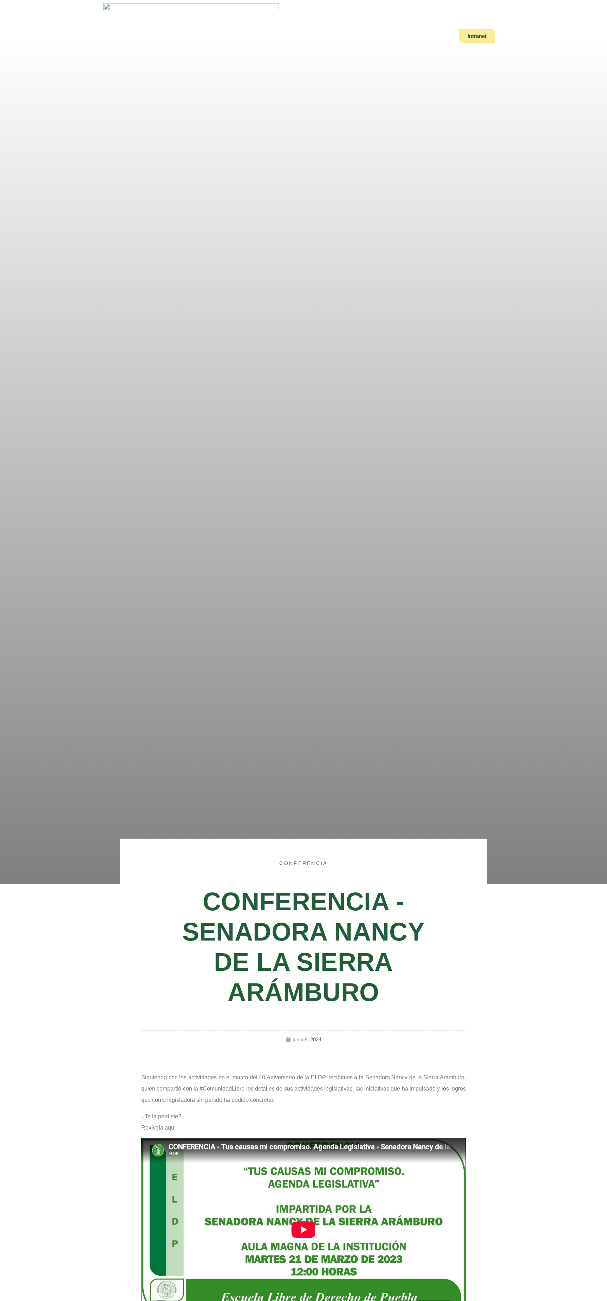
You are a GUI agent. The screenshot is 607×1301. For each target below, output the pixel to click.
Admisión (331, 36)
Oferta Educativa (277, 36)
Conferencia (303, 863)
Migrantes (413, 36)
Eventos (371, 36)
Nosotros (224, 36)
